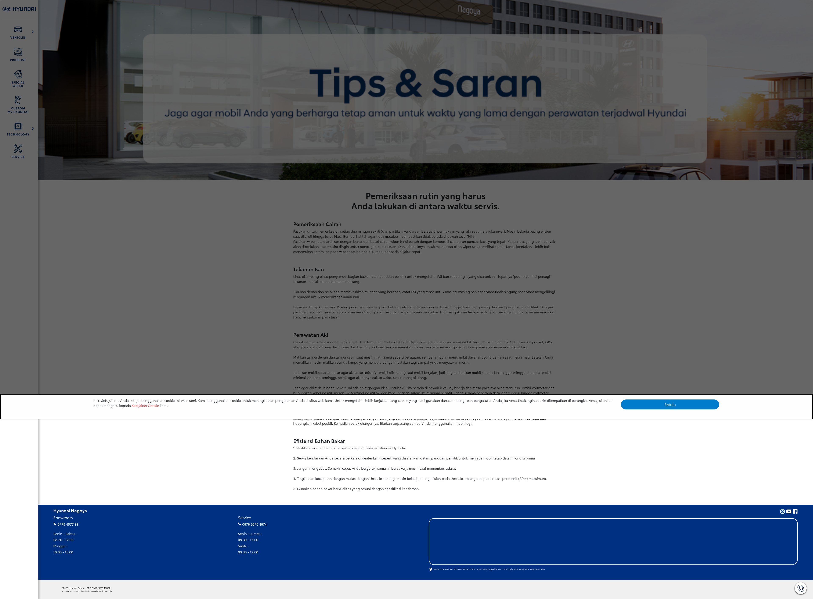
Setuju (670, 404)
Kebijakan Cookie (145, 405)
